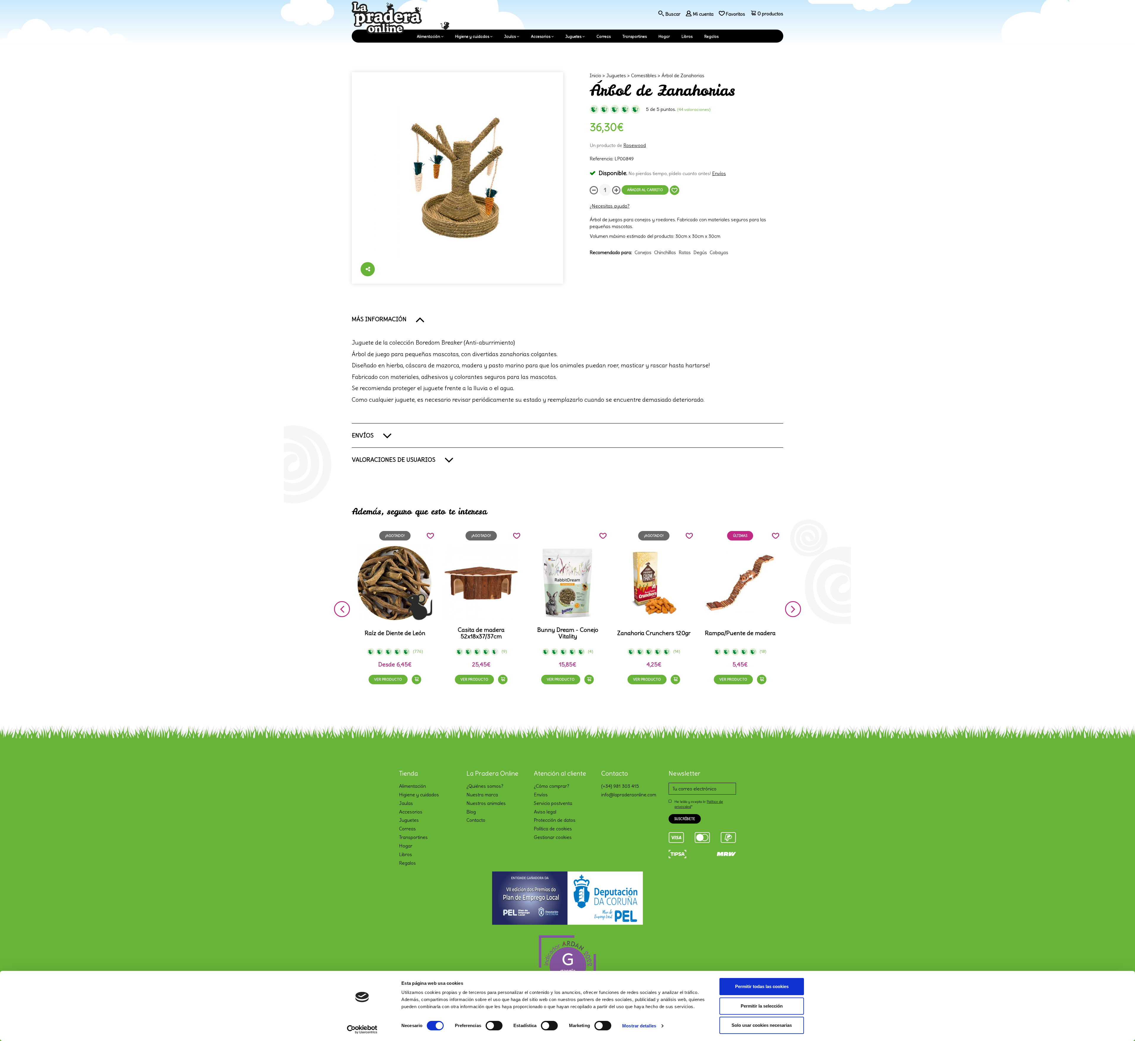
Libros (687, 36)
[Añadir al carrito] (416, 679)
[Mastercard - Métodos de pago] (702, 837)
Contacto (475, 820)
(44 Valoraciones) (694, 109)
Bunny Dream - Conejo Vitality (567, 633)
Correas (603, 36)
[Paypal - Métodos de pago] (728, 837)
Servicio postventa (553, 803)
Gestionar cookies (553, 837)
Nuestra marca (482, 795)
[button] (567, 319)
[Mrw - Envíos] (726, 853)
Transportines (634, 36)
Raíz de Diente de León (395, 633)
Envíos (719, 173)
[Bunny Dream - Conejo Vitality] (567, 583)
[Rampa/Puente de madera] (740, 583)
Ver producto (388, 679)
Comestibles (643, 75)
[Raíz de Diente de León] (395, 583)
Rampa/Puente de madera (740, 633)
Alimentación (428, 36)
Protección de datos (554, 820)
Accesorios (540, 36)
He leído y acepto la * (698, 804)
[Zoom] (457, 178)
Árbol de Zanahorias (682, 75)
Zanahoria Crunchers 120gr (653, 633)
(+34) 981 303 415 (620, 786)
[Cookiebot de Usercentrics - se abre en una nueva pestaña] (362, 1029)
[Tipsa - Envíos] (677, 853)
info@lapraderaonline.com (628, 795)
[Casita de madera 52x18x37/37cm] (481, 583)
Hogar (664, 36)
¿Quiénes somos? (484, 786)
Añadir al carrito (645, 190)
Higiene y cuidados (472, 36)
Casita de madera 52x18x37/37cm (481, 633)
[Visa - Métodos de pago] (676, 837)
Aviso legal (545, 812)
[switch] (494, 1025)
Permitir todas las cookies (762, 986)
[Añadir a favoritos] (674, 190)
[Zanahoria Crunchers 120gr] (654, 583)
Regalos (711, 36)
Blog (471, 812)
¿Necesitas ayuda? (610, 206)
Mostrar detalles (639, 1025)
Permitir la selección (762, 1005)
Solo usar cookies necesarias (762, 1025)
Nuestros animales (486, 803)
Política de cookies (553, 829)
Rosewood (634, 145)
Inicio (595, 75)
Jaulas (510, 36)
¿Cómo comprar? (551, 786)
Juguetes (573, 36)
